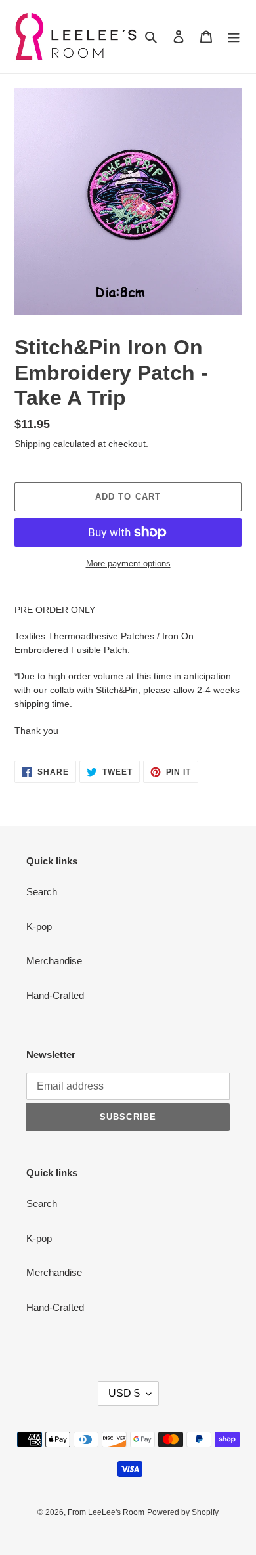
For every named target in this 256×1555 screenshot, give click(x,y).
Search (41, 891)
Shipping (32, 443)
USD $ (124, 1393)
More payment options (128, 563)
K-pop (39, 926)
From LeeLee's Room (106, 1512)
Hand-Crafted (55, 995)
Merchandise (54, 960)
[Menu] (233, 36)
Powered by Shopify (183, 1512)
